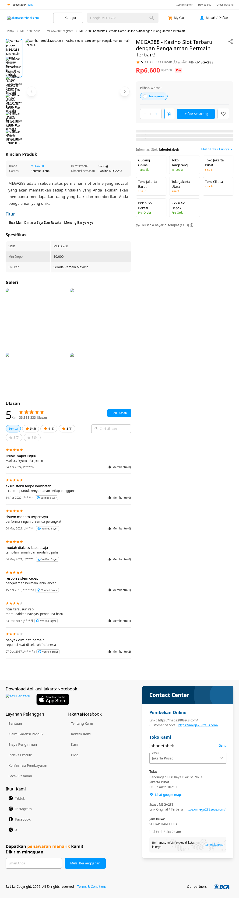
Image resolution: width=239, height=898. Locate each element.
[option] (14, 47)
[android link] (18, 699)
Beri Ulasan (119, 413)
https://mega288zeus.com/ (198, 725)
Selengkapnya (214, 845)
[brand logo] (23, 18)
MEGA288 (37, 166)
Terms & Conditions (91, 886)
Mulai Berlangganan (85, 863)
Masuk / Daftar (217, 18)
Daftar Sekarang (195, 114)
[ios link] (52, 699)
